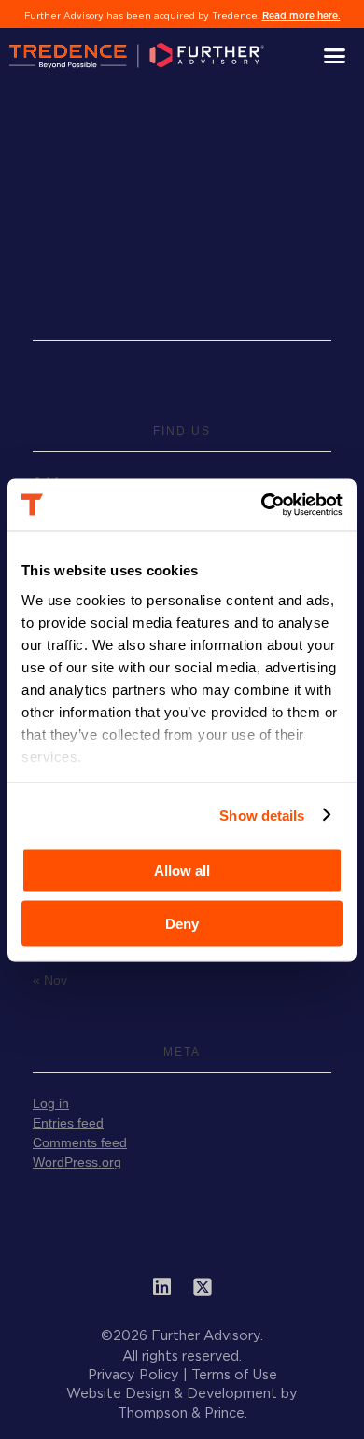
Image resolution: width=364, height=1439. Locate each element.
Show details (261, 815)
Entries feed (68, 1122)
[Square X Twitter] (202, 1287)
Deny (182, 923)
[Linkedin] (161, 1287)
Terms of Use (234, 1375)
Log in (51, 1103)
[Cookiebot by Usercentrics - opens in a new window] (262, 504)
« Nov (50, 980)
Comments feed (80, 1142)
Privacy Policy (133, 1375)
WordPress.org (77, 1162)
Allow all (182, 871)
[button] (335, 56)
